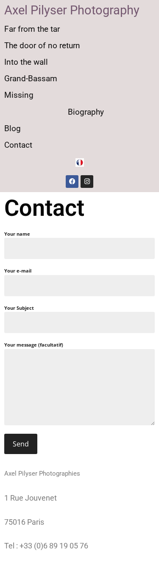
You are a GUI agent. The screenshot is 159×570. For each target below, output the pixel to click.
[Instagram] (87, 181)
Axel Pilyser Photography (71, 10)
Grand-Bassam (30, 78)
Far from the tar (32, 29)
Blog (12, 128)
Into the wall (26, 62)
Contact (18, 145)
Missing (18, 95)
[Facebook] (72, 181)
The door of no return (42, 45)
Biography (86, 112)
